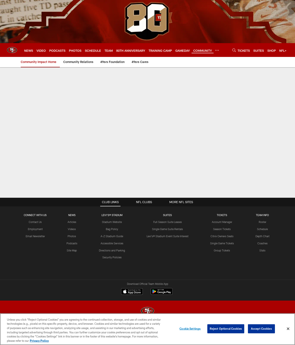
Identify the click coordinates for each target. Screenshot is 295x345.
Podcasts (72, 243)
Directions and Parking (112, 250)
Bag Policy (112, 229)
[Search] (234, 50)
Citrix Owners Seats (222, 236)
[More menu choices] (217, 50)
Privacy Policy (39, 340)
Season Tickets (222, 229)
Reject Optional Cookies (226, 328)
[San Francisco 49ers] (147, 311)
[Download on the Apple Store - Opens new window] (132, 292)
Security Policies (112, 257)
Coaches (262, 243)
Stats (262, 250)
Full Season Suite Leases (167, 221)
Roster (262, 221)
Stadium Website (112, 221)
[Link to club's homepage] (12, 50)
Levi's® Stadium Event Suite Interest (168, 236)
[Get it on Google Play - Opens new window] (161, 293)
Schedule (262, 229)
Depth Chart (262, 236)
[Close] (288, 329)
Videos (72, 229)
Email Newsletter (35, 236)
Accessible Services (112, 243)
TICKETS (222, 214)
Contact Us (35, 221)
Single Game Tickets (222, 243)
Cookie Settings (190, 328)
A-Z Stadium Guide (112, 236)
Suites (167, 214)
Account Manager (222, 221)
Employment (35, 229)
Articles (72, 221)
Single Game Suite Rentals (167, 229)
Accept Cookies (261, 328)
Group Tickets (222, 250)
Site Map (72, 250)
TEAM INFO (262, 214)
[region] (147, 329)
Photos (72, 236)
